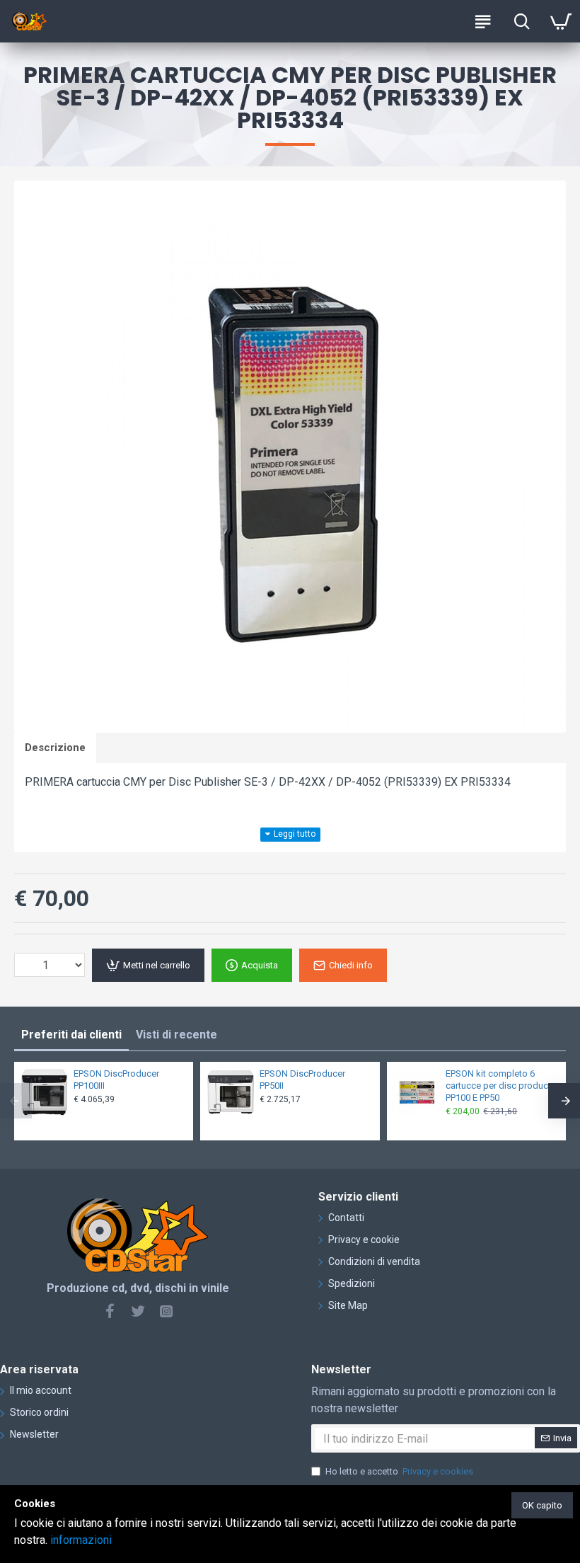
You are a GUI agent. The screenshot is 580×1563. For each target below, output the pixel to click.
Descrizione (55, 747)
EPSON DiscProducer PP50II (302, 1079)
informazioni (81, 1540)
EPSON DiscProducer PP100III (116, 1079)
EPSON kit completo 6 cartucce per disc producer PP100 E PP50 (501, 1085)
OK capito (542, 1505)
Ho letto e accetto (399, 1471)
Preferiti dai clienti (71, 1034)
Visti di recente (176, 1034)
